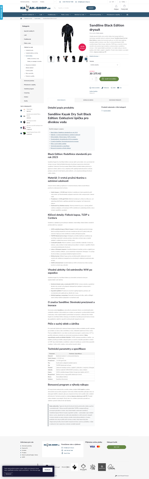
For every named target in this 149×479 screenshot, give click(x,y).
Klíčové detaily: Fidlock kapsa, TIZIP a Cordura (63, 137)
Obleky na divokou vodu (33, 58)
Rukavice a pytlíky (30, 76)
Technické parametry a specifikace (60, 146)
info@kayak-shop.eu (69, 448)
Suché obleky (29, 56)
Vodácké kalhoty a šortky (32, 53)
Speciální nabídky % (29, 31)
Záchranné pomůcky (29, 80)
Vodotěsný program (29, 89)
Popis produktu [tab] (61, 100)
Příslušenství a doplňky (30, 84)
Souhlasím (48, 470)
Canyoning (26, 93)
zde (39, 470)
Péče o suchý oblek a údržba (58, 144)
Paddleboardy (27, 39)
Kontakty (42, 2)
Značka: (93, 91)
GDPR (23, 457)
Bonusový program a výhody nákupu (61, 148)
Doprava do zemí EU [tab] (88, 100)
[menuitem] (29, 14)
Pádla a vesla (27, 43)
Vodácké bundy (29, 50)
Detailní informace (94, 56)
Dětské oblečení (29, 68)
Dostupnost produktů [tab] (115, 100)
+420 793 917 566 (68, 450)
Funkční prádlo (29, 70)
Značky (26, 101)
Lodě (25, 35)
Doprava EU (35, 2)
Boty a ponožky (29, 73)
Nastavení (8, 474)
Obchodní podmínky (24, 2)
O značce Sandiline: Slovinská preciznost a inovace (64, 141)
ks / (116, 447)
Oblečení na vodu (28, 47)
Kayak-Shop (67, 453)
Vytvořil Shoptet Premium (123, 476)
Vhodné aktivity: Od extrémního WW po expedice (64, 139)
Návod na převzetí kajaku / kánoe (30, 455)
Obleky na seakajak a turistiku (34, 61)
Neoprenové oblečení (31, 65)
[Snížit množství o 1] (96, 80)
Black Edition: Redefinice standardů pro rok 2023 (64, 132)
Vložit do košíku (110, 79)
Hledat (91, 8)
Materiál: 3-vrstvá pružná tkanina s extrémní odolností (65, 135)
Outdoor (26, 97)
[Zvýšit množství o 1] (96, 78)
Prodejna (24, 452)
